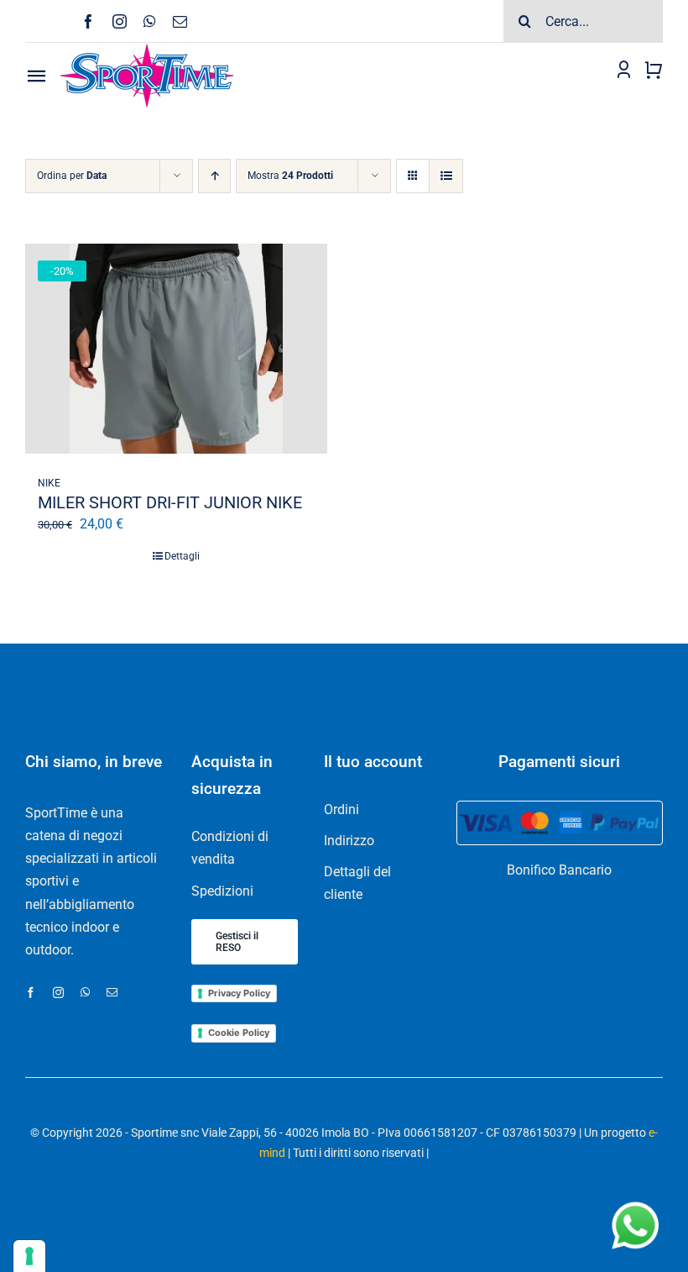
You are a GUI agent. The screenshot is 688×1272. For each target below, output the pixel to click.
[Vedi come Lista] (446, 176)
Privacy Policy (239, 993)
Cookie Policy (238, 1032)
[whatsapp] (149, 21)
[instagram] (119, 21)
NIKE (49, 483)
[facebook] (88, 21)
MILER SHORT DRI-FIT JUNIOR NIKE (170, 502)
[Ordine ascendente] (214, 176)
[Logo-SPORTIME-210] (147, 49)
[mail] (180, 21)
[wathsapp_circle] (633, 1203)
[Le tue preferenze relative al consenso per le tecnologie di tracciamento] (29, 1256)
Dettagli (182, 556)
